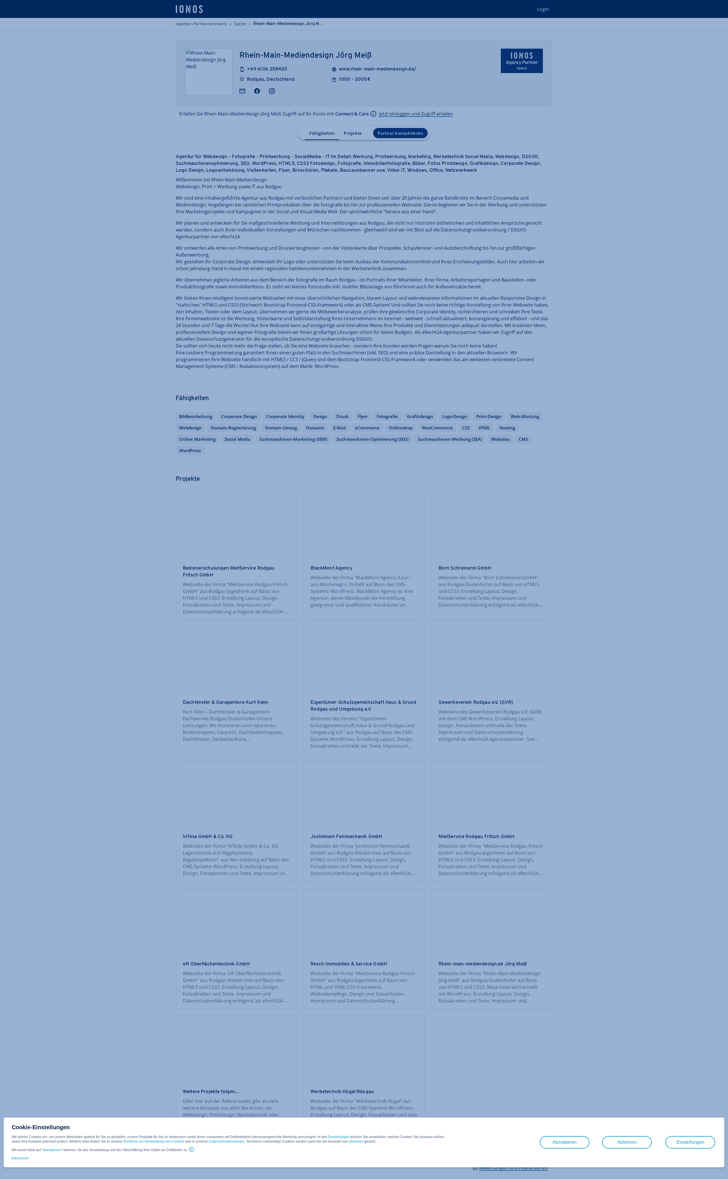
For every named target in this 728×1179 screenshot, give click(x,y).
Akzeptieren (52, 1150)
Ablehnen (627, 1142)
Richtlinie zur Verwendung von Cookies (153, 1141)
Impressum (20, 1158)
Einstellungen (338, 1137)
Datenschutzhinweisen (227, 1141)
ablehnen (356, 1141)
